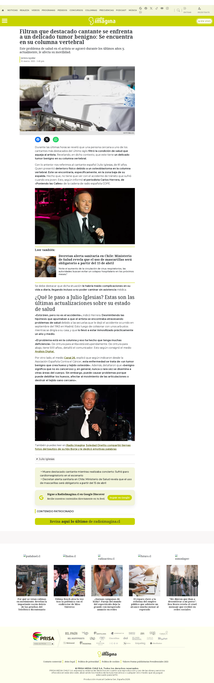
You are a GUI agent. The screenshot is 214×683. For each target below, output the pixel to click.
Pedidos (62, 10)
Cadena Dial (153, 638)
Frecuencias (106, 10)
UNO (93, 638)
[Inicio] (5, 10)
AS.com (142, 634)
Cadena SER (132, 634)
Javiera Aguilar (28, 58)
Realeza (24, 10)
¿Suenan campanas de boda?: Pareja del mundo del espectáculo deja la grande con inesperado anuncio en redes (107, 604)
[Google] (141, 8)
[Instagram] (168, 8)
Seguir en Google (120, 497)
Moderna (84, 647)
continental (126, 638)
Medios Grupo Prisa (43, 644)
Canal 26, (70, 357)
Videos (35, 10)
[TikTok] (157, 8)
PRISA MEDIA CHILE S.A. (90, 668)
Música (133, 10)
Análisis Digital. (45, 351)
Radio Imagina (75, 445)
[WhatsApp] (56, 139)
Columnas (91, 10)
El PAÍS (71, 634)
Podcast (121, 10)
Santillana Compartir (117, 634)
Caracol (163, 634)
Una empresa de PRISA (43, 636)
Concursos (76, 10)
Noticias (13, 10)
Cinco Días (114, 638)
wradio (102, 638)
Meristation (154, 647)
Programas (48, 10)
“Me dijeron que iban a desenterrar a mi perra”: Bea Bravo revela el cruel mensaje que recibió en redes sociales (182, 604)
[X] (151, 8)
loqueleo (139, 647)
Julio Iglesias (46, 459)
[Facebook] (146, 8)
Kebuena (164, 638)
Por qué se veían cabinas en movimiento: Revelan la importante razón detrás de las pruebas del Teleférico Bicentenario (32, 604)
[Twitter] (47, 139)
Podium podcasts (69, 642)
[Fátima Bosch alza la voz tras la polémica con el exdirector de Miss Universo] (69, 580)
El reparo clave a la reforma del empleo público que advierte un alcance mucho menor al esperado (144, 604)
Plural (99, 647)
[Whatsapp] (141, 12)
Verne (143, 638)
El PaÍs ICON (113, 647)
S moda (125, 647)
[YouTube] (162, 8)
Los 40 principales (86, 634)
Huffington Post (75, 638)
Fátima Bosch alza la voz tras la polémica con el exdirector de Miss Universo (69, 603)
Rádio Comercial (168, 647)
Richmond (69, 647)
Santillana (101, 634)
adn (152, 634)
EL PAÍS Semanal (134, 638)
